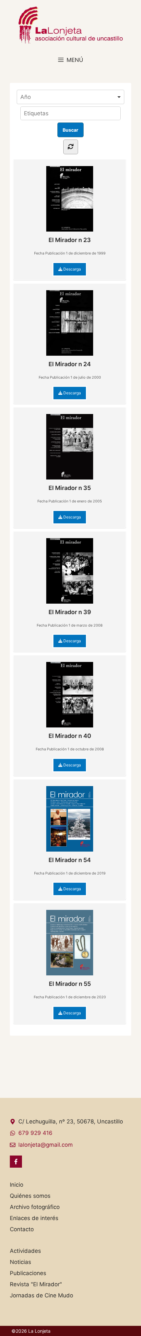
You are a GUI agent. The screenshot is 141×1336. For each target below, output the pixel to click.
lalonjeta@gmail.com (45, 1144)
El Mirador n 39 (70, 612)
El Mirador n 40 (70, 735)
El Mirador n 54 (70, 859)
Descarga (71, 269)
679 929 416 (35, 1133)
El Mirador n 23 (70, 239)
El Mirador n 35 (70, 487)
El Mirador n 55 (70, 983)
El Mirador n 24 (70, 364)
